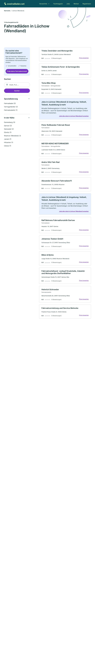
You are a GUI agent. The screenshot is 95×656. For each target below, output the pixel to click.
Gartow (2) (8, 126)
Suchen (17, 91)
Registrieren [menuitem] (87, 4)
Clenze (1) (7, 146)
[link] (65, 54)
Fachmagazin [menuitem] (58, 4)
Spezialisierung (11, 99)
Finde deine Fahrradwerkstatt (17, 71)
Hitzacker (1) (8, 142)
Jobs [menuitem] (68, 4)
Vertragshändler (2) (11, 107)
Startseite (7, 10)
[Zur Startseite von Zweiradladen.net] (14, 4)
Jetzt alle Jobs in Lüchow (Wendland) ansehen (74, 116)
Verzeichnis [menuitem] (43, 4)
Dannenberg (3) (9, 122)
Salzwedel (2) (9, 129)
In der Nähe (9, 118)
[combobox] (17, 84)
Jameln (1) (7, 139)
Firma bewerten (84, 58)
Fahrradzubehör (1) (10, 110)
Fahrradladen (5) (10, 103)
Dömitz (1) (7, 132)
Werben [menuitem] (76, 4)
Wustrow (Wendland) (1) (12, 136)
